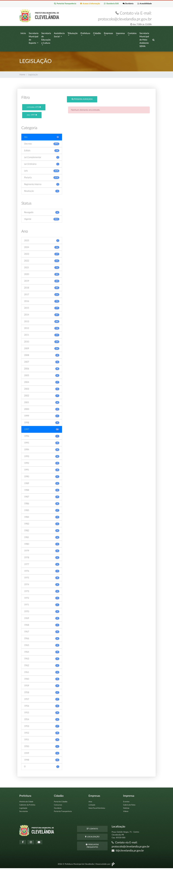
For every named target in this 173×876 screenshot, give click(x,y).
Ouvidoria (129, 4)
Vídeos (125, 811)
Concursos (58, 805)
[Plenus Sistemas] (113, 864)
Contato (93, 829)
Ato (33, 107)
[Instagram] (30, 842)
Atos (90, 802)
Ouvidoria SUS (112, 4)
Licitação (92, 805)
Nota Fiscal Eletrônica (97, 808)
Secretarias (23, 811)
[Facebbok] (22, 842)
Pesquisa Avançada (83, 99)
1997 (31, 115)
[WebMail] (39, 842)
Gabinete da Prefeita (27, 805)
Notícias (126, 808)
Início (23, 33)
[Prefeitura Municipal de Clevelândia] (40, 15)
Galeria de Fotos (129, 805)
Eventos (126, 802)
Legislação (23, 808)
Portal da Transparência (66, 4)
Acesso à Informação (91, 4)
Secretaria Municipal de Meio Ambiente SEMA (144, 39)
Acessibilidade (145, 4)
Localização (92, 837)
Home (22, 75)
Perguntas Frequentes (93, 846)
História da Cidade (26, 802)
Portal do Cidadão (60, 802)
